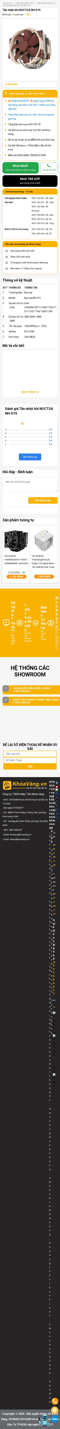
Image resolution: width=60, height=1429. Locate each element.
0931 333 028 (38, 206)
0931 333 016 (38, 229)
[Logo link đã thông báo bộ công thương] (54, 1000)
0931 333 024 (38, 233)
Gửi (30, 766)
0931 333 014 (38, 219)
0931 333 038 (38, 215)
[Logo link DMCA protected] (54, 1007)
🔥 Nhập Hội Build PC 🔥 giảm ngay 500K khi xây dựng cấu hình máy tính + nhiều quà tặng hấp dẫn (31, 105)
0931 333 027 (38, 198)
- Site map (50, 1389)
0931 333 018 (38, 223)
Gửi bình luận (43, 500)
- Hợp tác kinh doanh (52, 963)
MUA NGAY (21, 167)
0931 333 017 (38, 202)
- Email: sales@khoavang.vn (16, 839)
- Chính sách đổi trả (50, 986)
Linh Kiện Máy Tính (24, 3)
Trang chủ (7, 3)
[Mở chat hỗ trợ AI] (43, 1420)
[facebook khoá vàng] (57, 782)
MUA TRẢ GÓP (30, 180)
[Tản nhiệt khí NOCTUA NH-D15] (30, 48)
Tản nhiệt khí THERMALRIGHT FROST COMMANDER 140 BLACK (16, 560)
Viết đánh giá (30, 457)
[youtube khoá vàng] (57, 786)
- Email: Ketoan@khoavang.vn (16, 834)
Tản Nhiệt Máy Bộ (45, 3)
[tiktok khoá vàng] (57, 804)
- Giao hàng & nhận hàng (50, 1137)
